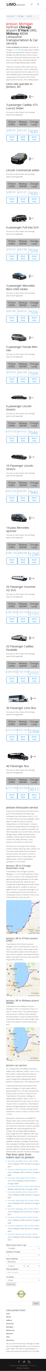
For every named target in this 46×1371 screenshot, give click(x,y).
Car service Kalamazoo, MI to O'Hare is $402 (23, 1226)
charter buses (34, 1071)
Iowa (8, 1314)
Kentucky (9, 1324)
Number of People (13, 1252)
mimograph (23, 1365)
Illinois (8, 1317)
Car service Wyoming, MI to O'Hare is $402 (22, 1169)
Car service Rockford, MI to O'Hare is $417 (22, 1192)
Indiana (9, 1320)
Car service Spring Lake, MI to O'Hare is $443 (23, 1200)
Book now (11, 138)
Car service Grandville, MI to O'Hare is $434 (23, 1161)
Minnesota (10, 1330)
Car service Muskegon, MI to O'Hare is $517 (23, 1209)
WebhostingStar (23, 1368)
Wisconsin (10, 1340)
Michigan (9, 1327)
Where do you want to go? (16, 1245)
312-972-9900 (17, 50)
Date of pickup (12, 1259)
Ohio (8, 1337)
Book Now (23, 138)
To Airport (10, 1277)
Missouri (9, 1333)
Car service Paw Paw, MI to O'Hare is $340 (22, 1217)
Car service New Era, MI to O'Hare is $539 (22, 1234)
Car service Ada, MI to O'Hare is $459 (21, 1186)
